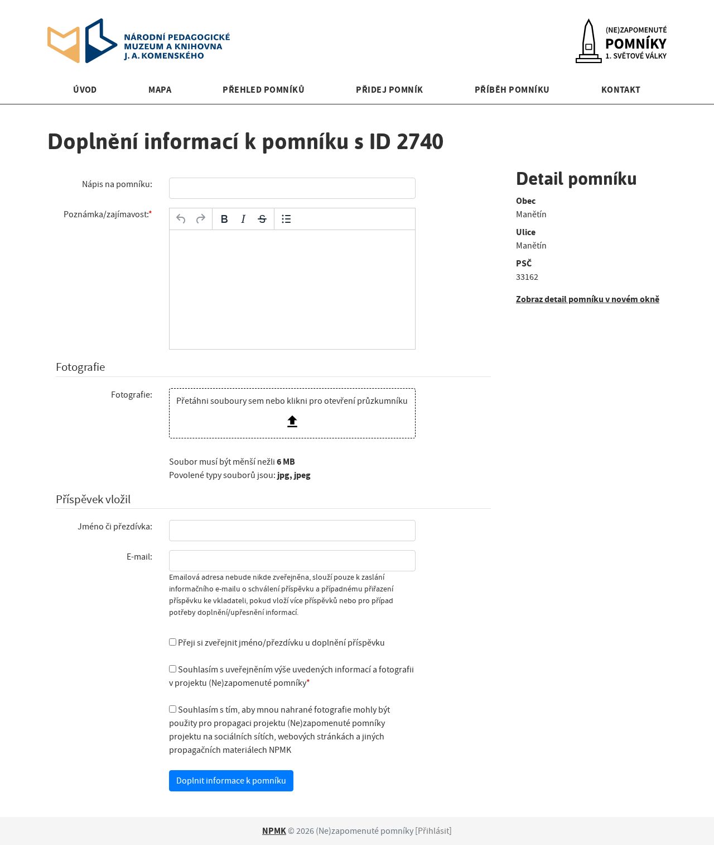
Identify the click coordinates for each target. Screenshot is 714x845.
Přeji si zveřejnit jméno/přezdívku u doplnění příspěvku (280, 642)
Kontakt (621, 90)
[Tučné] (224, 218)
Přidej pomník (389, 90)
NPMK (274, 831)
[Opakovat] (200, 218)
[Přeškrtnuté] (262, 218)
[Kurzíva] (243, 218)
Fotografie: (131, 394)
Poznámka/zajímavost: (106, 214)
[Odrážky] (286, 218)
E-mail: (139, 556)
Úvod (85, 90)
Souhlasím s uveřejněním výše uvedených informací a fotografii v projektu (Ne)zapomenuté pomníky (291, 676)
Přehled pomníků (264, 90)
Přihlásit (433, 831)
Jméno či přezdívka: (115, 526)
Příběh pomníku (512, 90)
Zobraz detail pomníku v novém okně (587, 299)
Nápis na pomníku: (117, 184)
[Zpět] (181, 218)
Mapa (159, 90)
